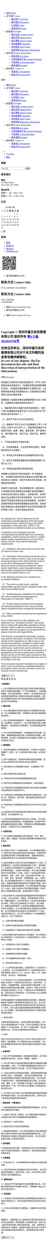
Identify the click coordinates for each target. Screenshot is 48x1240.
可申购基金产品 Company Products (26, 59)
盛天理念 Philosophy (20, 22)
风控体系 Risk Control (20, 47)
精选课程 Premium (19, 65)
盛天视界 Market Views (21, 38)
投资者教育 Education (20, 44)
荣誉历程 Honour (18, 28)
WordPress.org (12, 251)
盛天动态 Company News (22, 35)
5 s (12, 676)
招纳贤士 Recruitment (20, 72)
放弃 (5, 676)
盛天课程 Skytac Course (21, 41)
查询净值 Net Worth (19, 56)
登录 (8, 243)
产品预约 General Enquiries (23, 62)
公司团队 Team (17, 25)
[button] (24, 79)
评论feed (10, 249)
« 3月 (3, 231)
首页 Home (11, 13)
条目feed (10, 246)
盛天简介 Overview (19, 19)
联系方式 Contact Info (20, 75)
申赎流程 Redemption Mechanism (25, 50)
